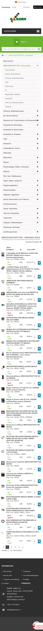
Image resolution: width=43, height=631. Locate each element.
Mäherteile (7, 153)
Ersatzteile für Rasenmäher (13, 130)
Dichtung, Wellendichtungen (14, 78)
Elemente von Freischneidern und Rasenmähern (21, 120)
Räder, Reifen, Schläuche (12, 181)
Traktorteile (7, 218)
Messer (6, 162)
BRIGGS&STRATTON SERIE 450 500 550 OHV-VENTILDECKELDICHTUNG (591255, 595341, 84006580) (22, 413)
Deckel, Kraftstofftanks (13, 74)
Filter (6, 82)
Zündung (8, 107)
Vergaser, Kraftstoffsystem (12, 222)
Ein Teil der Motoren (10, 116)
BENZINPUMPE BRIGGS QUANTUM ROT (21, 366)
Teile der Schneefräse (11, 213)
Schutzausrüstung (10, 204)
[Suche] (38, 49)
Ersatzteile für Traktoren (12, 134)
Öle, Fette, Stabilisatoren (12, 176)
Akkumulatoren (10, 70)
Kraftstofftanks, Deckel (11, 148)
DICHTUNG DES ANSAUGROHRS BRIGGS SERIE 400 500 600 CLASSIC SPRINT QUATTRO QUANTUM (22, 438)
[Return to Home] (3, 55)
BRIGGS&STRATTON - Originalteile (17, 66)
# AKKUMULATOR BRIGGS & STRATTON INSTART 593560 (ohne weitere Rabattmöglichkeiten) (22, 255)
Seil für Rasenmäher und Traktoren (16, 199)
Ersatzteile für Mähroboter (12, 125)
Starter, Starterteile (10, 209)
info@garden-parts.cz (14, 610)
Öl (6, 90)
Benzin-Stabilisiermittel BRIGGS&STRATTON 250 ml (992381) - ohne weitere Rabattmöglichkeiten (23, 355)
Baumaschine (8, 61)
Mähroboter (7, 157)
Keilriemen (7, 143)
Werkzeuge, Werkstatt (11, 227)
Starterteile (8, 98)
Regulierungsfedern (10, 185)
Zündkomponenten (10, 232)
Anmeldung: (6, 7)
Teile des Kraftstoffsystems (14, 102)
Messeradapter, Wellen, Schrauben (16, 167)
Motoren (6, 171)
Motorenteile (9, 86)
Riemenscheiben (9, 190)
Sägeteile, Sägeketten (11, 195)
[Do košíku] (39, 263)
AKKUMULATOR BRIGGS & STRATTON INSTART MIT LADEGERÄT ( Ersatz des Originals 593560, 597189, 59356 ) (21, 306)
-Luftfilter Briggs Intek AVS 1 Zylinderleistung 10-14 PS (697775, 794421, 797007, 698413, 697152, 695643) (23, 269)
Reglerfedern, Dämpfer (12, 94)
